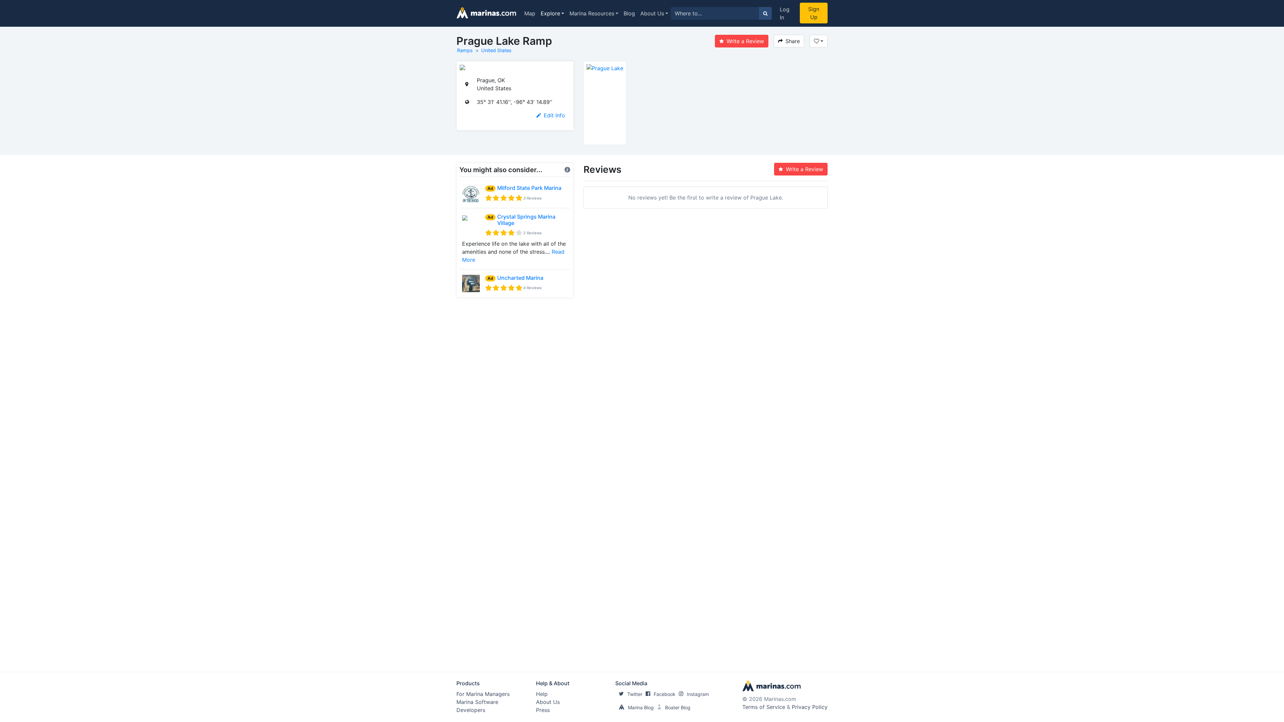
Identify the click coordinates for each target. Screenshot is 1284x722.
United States (496, 50)
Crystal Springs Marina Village (526, 219)
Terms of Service (763, 707)
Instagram (698, 694)
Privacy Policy (810, 707)
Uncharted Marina (520, 277)
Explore (550, 13)
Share (792, 41)
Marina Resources (591, 13)
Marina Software (477, 702)
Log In (784, 13)
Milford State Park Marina (529, 188)
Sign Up (813, 13)
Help (542, 694)
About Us (652, 13)
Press (543, 710)
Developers (470, 710)
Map (529, 13)
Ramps (465, 50)
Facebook (664, 694)
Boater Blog (677, 707)
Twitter (634, 694)
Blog (629, 13)
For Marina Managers (483, 694)
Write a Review (745, 41)
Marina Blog (641, 707)
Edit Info (554, 115)
